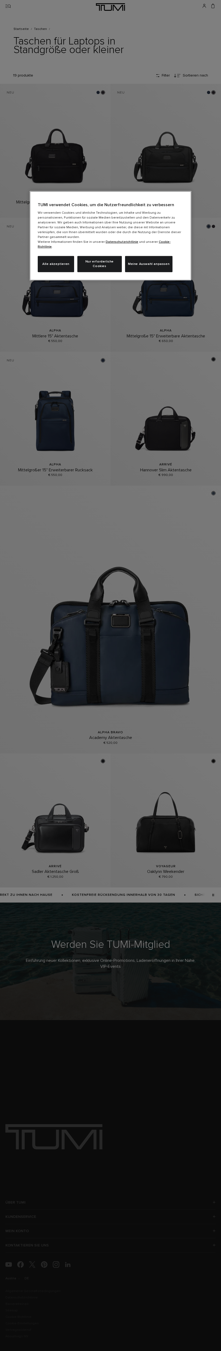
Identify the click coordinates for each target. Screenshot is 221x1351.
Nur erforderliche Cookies (99, 264)
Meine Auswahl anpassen (149, 264)
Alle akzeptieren (56, 264)
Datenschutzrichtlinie (122, 242)
